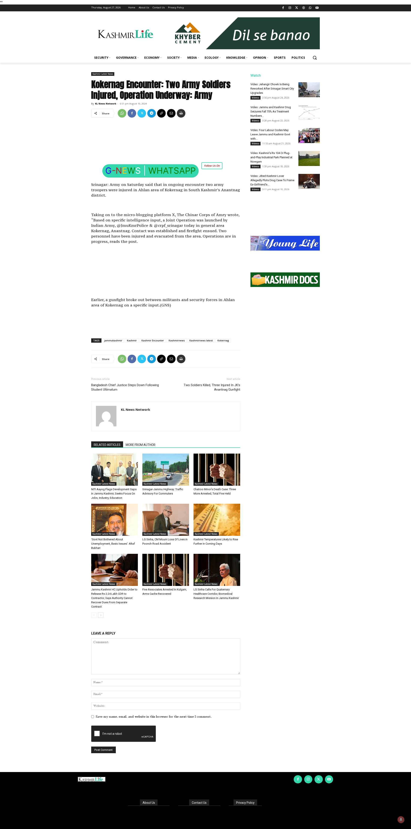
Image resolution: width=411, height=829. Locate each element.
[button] (315, 57)
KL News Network (105, 103)
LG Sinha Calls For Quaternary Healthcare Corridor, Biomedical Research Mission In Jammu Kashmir (216, 594)
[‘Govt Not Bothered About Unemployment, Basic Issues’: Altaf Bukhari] (114, 520)
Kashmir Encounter (152, 340)
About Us (149, 802)
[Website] (303, 8)
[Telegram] (151, 113)
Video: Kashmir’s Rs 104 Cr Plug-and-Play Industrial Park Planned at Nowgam (271, 157)
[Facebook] (283, 8)
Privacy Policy (245, 802)
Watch (255, 75)
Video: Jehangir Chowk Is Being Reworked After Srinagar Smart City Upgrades (272, 88)
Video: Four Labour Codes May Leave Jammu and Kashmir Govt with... (270, 134)
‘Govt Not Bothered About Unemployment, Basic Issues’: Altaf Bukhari (113, 544)
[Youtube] (317, 8)
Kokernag (223, 340)
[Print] (181, 113)
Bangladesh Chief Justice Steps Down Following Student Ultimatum (125, 387)
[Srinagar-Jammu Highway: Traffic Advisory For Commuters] (165, 470)
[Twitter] (297, 8)
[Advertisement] (165, 136)
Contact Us (199, 802)
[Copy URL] (161, 113)
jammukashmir (113, 340)
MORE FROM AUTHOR (140, 445)
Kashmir (132, 340)
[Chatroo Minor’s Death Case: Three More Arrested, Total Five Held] (217, 470)
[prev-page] (94, 615)
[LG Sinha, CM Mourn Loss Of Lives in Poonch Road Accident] (165, 520)
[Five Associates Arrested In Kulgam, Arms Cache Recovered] (165, 570)
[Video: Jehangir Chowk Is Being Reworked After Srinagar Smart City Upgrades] (309, 89)
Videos (255, 97)
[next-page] (100, 615)
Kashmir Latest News (102, 73)
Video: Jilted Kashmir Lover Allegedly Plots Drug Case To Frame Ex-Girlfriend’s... (272, 180)
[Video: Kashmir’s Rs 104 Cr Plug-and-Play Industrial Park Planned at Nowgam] (309, 158)
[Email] (171, 113)
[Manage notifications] (401, 819)
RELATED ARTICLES (107, 445)
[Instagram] (290, 8)
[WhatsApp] (310, 8)
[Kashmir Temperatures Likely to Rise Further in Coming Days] (217, 520)
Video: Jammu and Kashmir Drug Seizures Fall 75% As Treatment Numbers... (270, 111)
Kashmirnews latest (201, 340)
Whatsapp (172, 170)
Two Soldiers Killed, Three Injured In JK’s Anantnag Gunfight (212, 387)
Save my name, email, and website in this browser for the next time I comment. (153, 716)
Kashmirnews (177, 340)
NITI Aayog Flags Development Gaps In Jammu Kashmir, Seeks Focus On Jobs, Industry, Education (114, 493)
